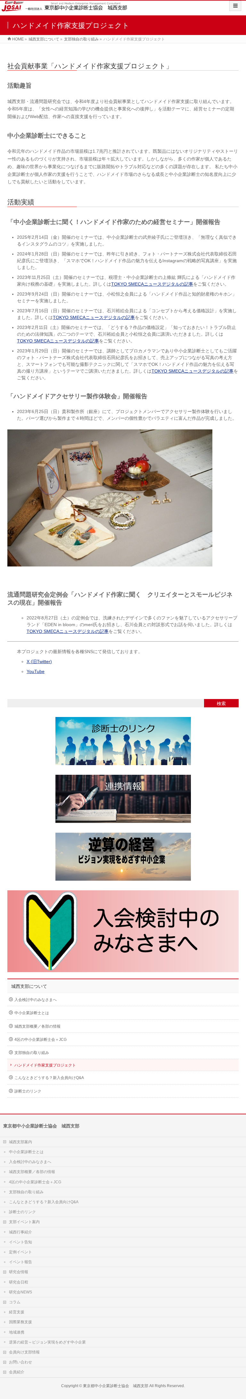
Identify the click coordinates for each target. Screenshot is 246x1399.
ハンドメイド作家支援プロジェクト (45, 1065)
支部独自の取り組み (31, 1052)
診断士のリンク (27, 1091)
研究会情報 (18, 1272)
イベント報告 (20, 1262)
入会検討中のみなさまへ (35, 999)
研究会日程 (18, 1282)
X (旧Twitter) (39, 661)
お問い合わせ (20, 1362)
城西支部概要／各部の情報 (37, 1026)
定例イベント (20, 1252)
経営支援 (16, 1312)
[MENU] (235, 6)
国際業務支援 (20, 1322)
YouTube (36, 671)
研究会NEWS (20, 1292)
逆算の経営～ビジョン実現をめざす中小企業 (47, 1342)
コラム (14, 1302)
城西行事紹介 (20, 1232)
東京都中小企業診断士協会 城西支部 (115, 1386)
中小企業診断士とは (31, 1013)
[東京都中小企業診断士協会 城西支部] (65, 7)
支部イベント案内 (24, 1222)
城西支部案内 (20, 1142)
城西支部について (29, 986)
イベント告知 (20, 1242)
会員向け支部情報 (24, 1352)
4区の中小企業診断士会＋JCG (40, 1039)
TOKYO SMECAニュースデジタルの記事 (152, 284)
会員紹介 (16, 1372)
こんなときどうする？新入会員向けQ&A (49, 1077)
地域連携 (16, 1332)
